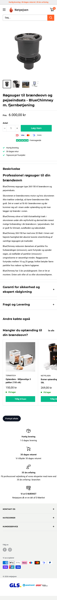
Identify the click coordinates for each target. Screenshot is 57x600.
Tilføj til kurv (20, 399)
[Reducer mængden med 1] (5, 128)
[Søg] (50, 18)
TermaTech (11, 375)
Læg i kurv (36, 128)
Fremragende (35, 140)
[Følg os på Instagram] (10, 550)
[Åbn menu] (4, 10)
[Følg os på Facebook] (5, 550)
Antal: (5, 123)
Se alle (51, 330)
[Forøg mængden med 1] (17, 128)
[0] (52, 9)
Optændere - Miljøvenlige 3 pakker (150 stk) (18, 381)
